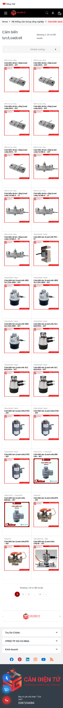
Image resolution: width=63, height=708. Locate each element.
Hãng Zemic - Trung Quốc (43, 452)
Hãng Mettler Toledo (40, 234)
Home (5, 21)
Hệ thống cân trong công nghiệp (28, 21)
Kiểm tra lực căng (10, 60)
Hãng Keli (37, 495)
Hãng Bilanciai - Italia (41, 539)
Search (46, 13)
